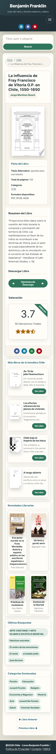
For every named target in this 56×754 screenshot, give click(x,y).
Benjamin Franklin (28, 6)
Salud (13, 707)
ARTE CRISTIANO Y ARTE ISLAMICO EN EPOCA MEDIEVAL (27, 632)
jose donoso (16, 660)
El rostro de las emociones (24, 647)
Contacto (36, 749)
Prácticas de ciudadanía (17, 603)
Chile (18, 60)
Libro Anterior (29, 719)
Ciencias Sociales (30, 707)
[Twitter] (21, 27)
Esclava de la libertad (38, 603)
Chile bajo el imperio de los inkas (34, 439)
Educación (28, 681)
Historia (42, 694)
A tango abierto (32, 472)
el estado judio (31, 653)
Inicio (9, 60)
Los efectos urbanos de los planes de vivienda (34, 406)
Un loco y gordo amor (39, 542)
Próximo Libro (27, 728)
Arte (12, 701)
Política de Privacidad (17, 749)
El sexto (14, 653)
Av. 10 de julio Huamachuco (33, 373)
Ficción (13, 681)
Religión (35, 688)
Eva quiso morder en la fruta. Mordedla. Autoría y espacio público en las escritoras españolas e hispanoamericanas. (21, 550)
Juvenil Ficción (18, 688)
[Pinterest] (35, 27)
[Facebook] (28, 27)
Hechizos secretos (19, 640)
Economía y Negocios (21, 694)
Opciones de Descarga (28, 283)
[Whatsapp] (32, 351)
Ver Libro (39, 391)
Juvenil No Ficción (29, 701)
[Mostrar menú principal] (50, 19)
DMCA (46, 749)
